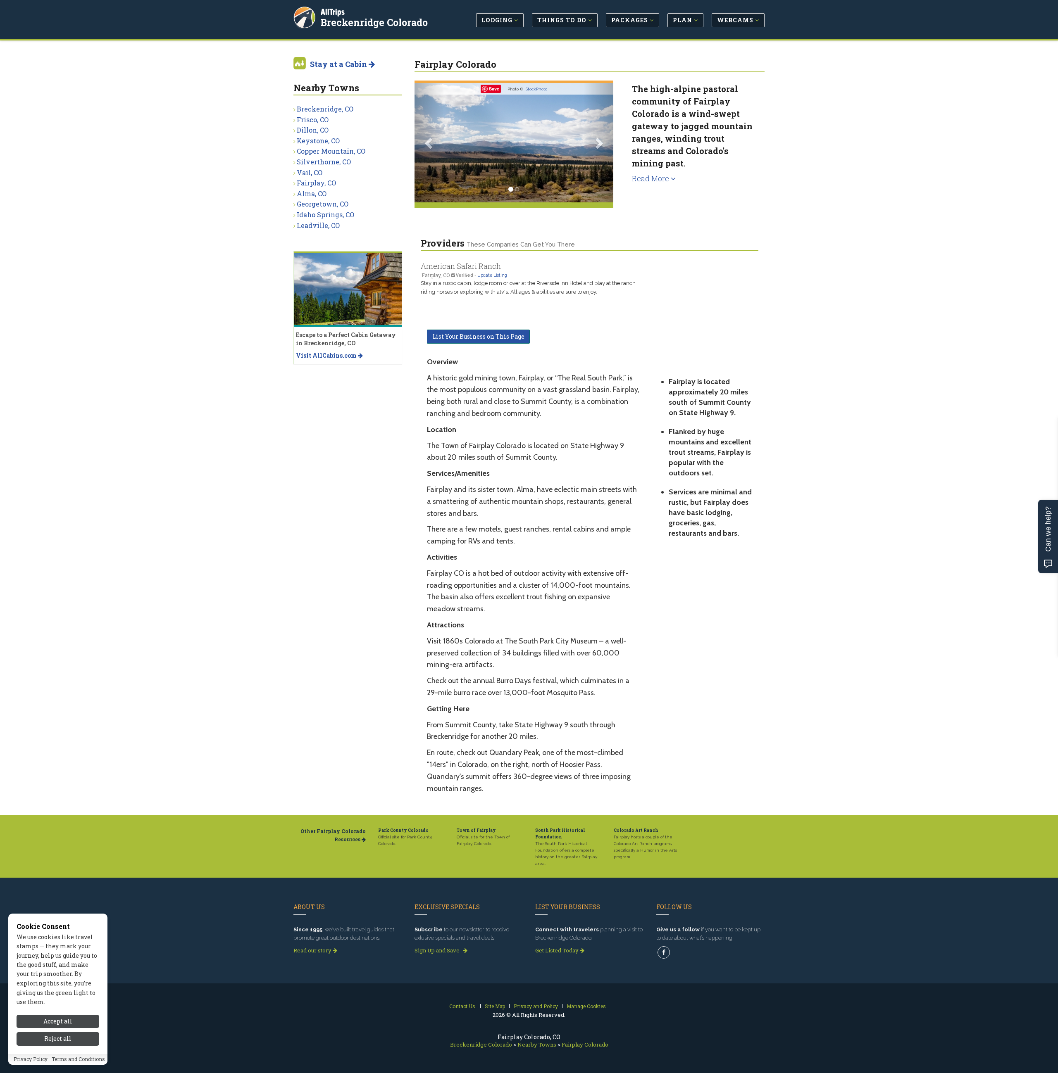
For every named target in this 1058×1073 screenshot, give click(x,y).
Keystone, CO (318, 140)
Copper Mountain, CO (331, 151)
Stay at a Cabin (339, 64)
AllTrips (333, 12)
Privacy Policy (31, 1059)
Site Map (495, 1006)
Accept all (57, 1021)
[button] (429, 142)
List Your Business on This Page (478, 336)
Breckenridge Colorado (374, 22)
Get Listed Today (557, 950)
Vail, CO (309, 172)
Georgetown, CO (322, 203)
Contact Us (462, 1006)
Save (494, 88)
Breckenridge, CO (325, 108)
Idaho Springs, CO (325, 214)
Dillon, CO (313, 130)
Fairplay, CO (316, 182)
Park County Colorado (403, 830)
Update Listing (492, 275)
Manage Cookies (586, 1006)
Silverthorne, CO (324, 161)
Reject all (57, 1039)
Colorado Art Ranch (636, 830)
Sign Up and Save (438, 950)
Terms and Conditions (78, 1059)
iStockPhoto (535, 89)
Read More (651, 178)
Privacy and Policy (536, 1006)
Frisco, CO (313, 119)
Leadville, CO (318, 225)
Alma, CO (311, 193)
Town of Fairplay (476, 830)
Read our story (313, 950)
